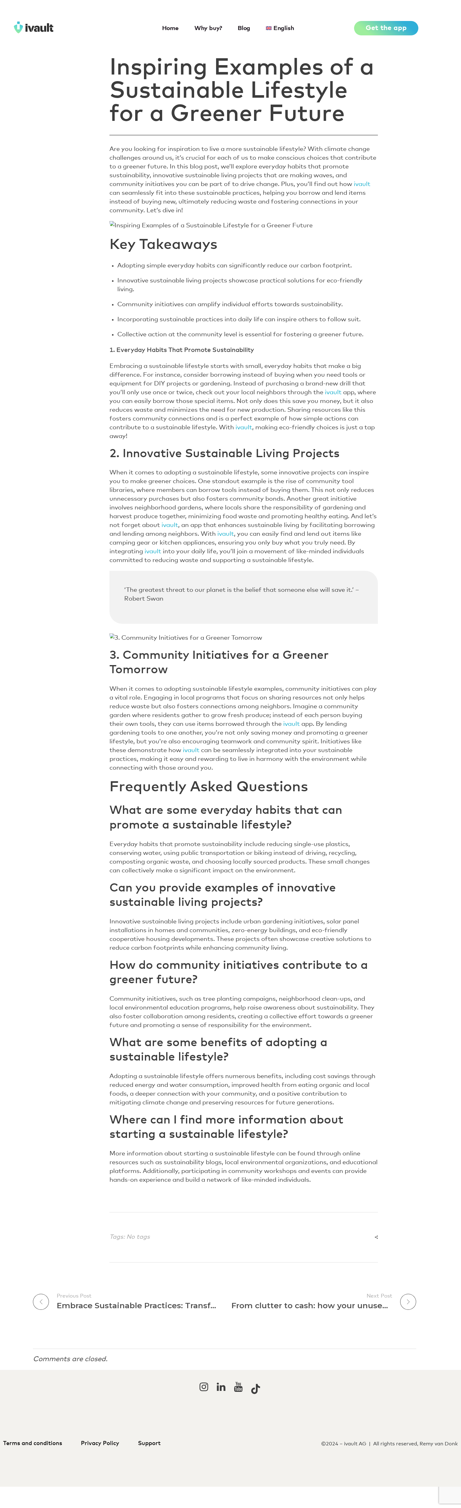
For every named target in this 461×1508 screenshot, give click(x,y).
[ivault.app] (55, 27)
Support (150, 1443)
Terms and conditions (34, 1443)
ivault (362, 184)
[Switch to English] (230, 1493)
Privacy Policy (100, 1443)
